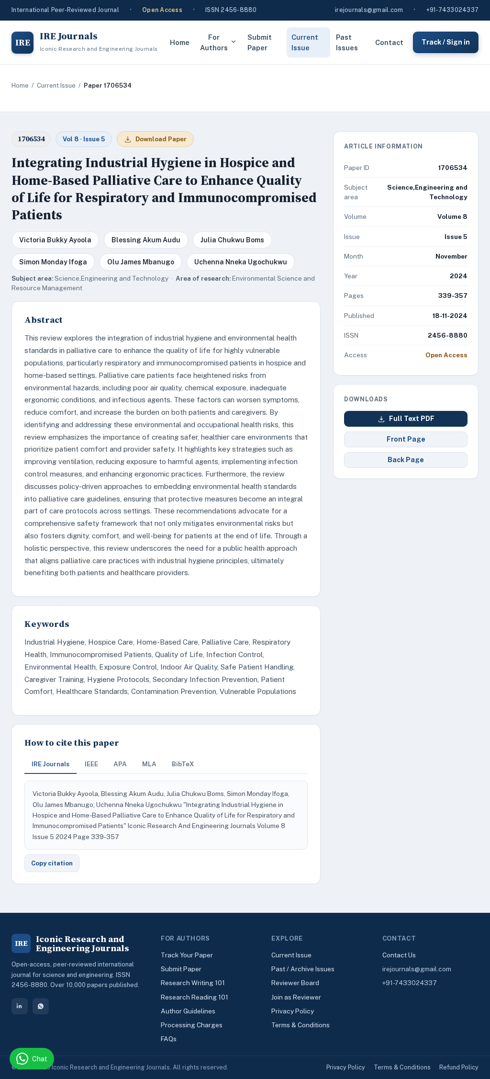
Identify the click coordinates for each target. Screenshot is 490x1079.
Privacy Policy (292, 1011)
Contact (389, 42)
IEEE (91, 764)
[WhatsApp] (41, 1006)
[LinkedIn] (19, 1006)
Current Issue (304, 42)
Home (179, 42)
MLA (149, 764)
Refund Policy (459, 1067)
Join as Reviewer (296, 997)
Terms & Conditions (300, 1025)
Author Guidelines (188, 1011)
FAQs (169, 1039)
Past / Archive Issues (302, 969)
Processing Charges (192, 1025)
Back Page (406, 460)
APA (120, 764)
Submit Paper (259, 42)
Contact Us (399, 955)
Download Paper (161, 139)
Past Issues (347, 42)
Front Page (406, 439)
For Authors (214, 42)
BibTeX (183, 764)
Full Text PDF (411, 418)
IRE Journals (50, 764)
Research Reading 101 (194, 997)
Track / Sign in (446, 42)
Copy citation (52, 863)
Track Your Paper (187, 955)
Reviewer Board (295, 983)
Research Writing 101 (193, 983)
